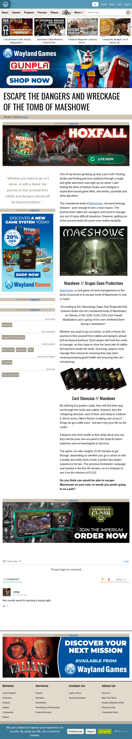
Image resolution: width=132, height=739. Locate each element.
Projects (29, 12)
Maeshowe (96, 203)
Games (16, 12)
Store (104, 4)
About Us (106, 693)
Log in (127, 4)
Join (119, 4)
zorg (16, 591)
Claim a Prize (75, 693)
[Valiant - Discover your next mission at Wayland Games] (66, 677)
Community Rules (110, 712)
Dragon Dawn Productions (13, 337)
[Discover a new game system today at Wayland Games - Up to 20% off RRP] (66, 542)
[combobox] (108, 12)
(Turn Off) (73, 124)
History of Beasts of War (113, 703)
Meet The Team (109, 698)
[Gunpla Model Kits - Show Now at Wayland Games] (66, 66)
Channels (7, 698)
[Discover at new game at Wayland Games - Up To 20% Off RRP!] (27, 291)
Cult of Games (9, 693)
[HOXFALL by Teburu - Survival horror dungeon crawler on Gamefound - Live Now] (66, 165)
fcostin (25, 117)
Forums (42, 12)
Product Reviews (43, 712)
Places (54, 12)
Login (125, 561)
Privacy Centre (109, 707)
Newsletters (41, 703)
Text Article (7, 362)
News (5, 12)
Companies (8, 712)
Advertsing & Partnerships (48, 707)
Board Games (8, 350)
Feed (112, 4)
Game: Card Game (10, 375)
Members (40, 698)
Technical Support (77, 698)
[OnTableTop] (5, 4)
